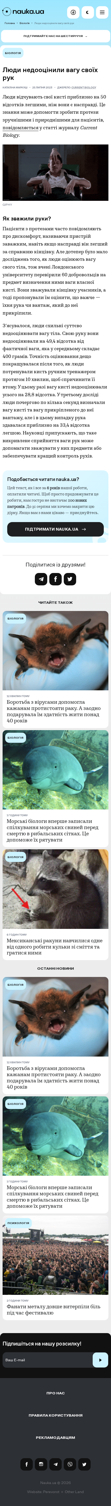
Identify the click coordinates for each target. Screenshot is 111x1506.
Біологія (24, 23)
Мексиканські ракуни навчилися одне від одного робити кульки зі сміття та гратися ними (54, 947)
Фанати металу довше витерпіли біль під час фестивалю (53, 1310)
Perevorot (51, 1491)
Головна (10, 23)
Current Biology (84, 87)
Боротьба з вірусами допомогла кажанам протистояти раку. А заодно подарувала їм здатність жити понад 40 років (54, 711)
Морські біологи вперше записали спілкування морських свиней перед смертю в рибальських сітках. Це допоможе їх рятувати (52, 830)
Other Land (74, 1491)
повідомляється (20, 128)
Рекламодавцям (55, 1437)
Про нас (55, 1393)
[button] (73, 12)
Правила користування (56, 1415)
